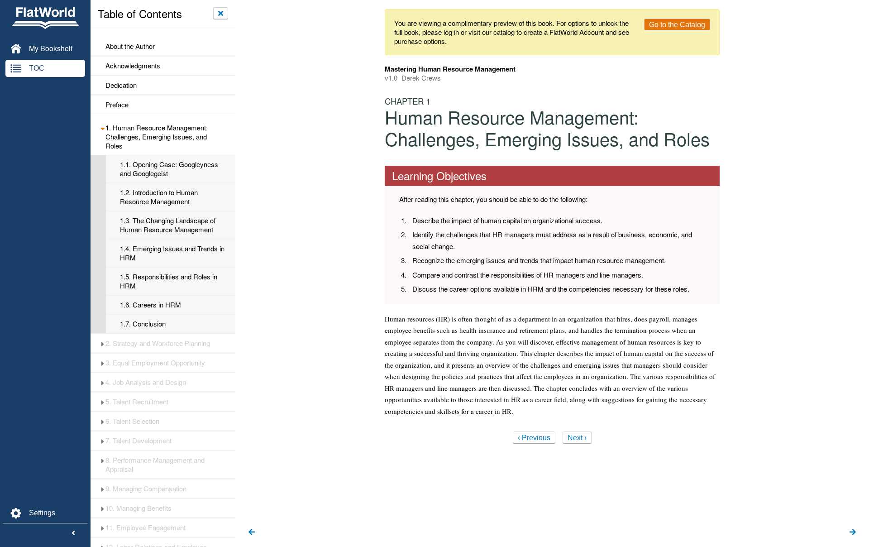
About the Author (130, 46)
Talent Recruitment (136, 401)
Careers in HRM (150, 304)
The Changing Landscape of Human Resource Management (167, 225)
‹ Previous (534, 437)
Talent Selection (132, 421)
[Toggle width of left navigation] (73, 533)
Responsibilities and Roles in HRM (168, 281)
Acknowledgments (132, 65)
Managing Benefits (138, 508)
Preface (117, 104)
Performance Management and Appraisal (155, 465)
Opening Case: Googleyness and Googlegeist (169, 169)
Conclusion (143, 323)
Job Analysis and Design (145, 382)
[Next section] (853, 532)
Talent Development (138, 440)
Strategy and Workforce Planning (157, 343)
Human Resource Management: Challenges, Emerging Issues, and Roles (156, 136)
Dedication (121, 85)
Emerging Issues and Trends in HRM (172, 253)
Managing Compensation (145, 488)
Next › (577, 437)
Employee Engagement (145, 527)
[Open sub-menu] (102, 127)
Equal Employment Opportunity (155, 362)
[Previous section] (252, 532)
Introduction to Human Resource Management (159, 197)
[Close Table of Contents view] (220, 13)
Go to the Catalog (677, 25)
